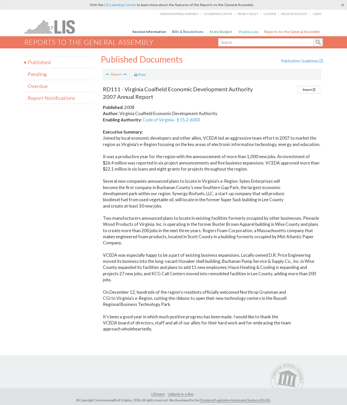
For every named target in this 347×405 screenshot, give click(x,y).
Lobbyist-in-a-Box (180, 394)
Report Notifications (51, 98)
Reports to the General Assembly (292, 32)
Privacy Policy (248, 13)
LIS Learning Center (120, 5)
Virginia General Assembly (179, 13)
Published (39, 62)
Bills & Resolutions (187, 32)
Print (141, 75)
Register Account (294, 13)
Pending (37, 74)
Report (307, 89)
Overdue (38, 86)
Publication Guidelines (300, 61)
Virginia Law (248, 32)
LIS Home (270, 13)
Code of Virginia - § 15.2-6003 (171, 119)
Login (317, 13)
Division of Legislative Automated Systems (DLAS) (235, 400)
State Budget (221, 32)
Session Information (149, 32)
